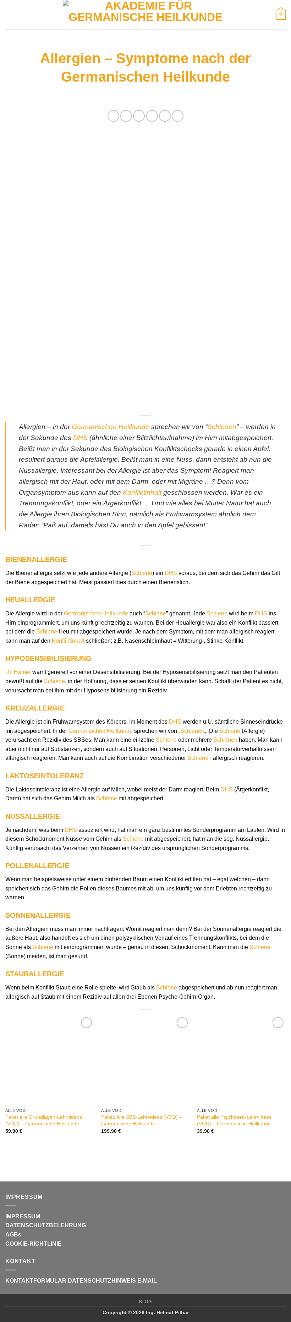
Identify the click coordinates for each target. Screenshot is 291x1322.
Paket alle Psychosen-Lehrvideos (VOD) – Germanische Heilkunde (234, 1120)
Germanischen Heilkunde (110, 426)
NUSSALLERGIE (32, 816)
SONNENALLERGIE (38, 915)
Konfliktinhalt (142, 492)
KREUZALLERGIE (35, 708)
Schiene (141, 573)
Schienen (221, 426)
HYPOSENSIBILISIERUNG (48, 658)
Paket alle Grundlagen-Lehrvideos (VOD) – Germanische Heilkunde (43, 1120)
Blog (145, 1301)
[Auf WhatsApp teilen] (113, 116)
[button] (9, 14)
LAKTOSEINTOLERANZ (44, 776)
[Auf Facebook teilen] (126, 116)
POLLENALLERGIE (37, 866)
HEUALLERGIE (30, 600)
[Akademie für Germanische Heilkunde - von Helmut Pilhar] (145, 14)
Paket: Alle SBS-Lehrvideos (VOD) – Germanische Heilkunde (141, 1120)
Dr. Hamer (18, 672)
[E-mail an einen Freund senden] (152, 116)
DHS (80, 437)
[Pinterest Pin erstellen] (165, 116)
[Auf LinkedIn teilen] (177, 116)
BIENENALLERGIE (36, 559)
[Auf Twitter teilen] (139, 116)
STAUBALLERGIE (34, 974)
